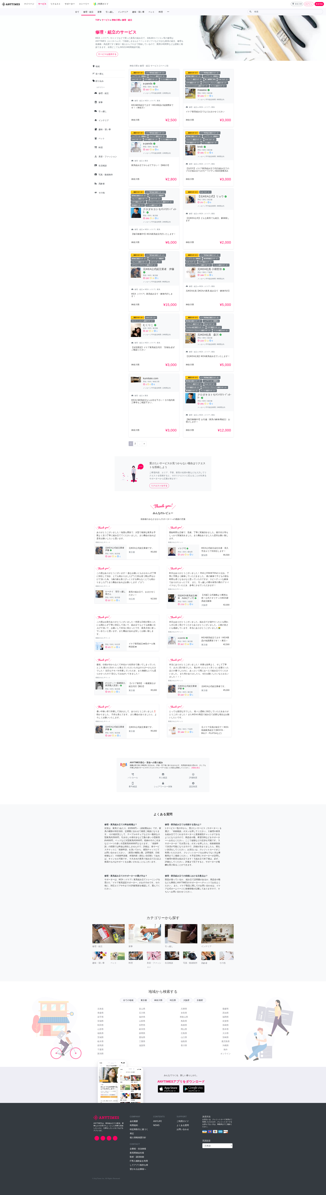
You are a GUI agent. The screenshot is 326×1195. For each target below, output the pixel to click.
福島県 (100, 1033)
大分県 (225, 1033)
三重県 (142, 1041)
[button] (297, 4)
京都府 (200, 1000)
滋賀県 (142, 1045)
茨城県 (100, 1037)
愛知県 (142, 1037)
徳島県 (184, 1041)
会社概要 (134, 1121)
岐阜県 (142, 1029)
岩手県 (100, 1017)
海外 (225, 1049)
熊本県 (225, 1029)
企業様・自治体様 (138, 1149)
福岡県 (225, 1017)
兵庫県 (184, 1009)
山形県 (100, 1029)
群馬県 (100, 1045)
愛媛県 (225, 1009)
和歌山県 (184, 1017)
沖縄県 (225, 1045)
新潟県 (100, 1054)
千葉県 (100, 1049)
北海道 (100, 1009)
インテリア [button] (123, 12)
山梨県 (142, 1021)
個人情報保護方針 (138, 1137)
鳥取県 (184, 1021)
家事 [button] (100, 12)
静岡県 (142, 1033)
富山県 (142, 1009)
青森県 (100, 1013)
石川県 (142, 1013)
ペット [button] (151, 12)
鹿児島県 (225, 1041)
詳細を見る (196, 768)
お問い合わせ (183, 1129)
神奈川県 (158, 1000)
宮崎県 (225, 1037)
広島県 (184, 1033)
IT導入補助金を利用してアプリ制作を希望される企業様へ (139, 1165)
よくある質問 (183, 1125)
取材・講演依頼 (137, 1157)
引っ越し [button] (110, 12)
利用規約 (134, 1125)
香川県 (184, 1045)
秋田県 (100, 1025)
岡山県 (184, 1029)
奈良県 (184, 1013)
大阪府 (186, 1000)
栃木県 (100, 1041)
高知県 (225, 1013)
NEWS (156, 1125)
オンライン (225, 1054)
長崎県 (225, 1025)
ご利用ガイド (183, 1121)
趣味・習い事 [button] (138, 12)
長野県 (142, 1025)
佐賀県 (225, 1021)
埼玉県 (173, 1000)
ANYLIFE (157, 1121)
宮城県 (100, 1021)
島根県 (184, 1025)
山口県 (184, 1037)
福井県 (142, 1017)
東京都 (144, 1000)
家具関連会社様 (137, 1153)
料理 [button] (161, 12)
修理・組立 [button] (88, 12)
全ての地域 (128, 1000)
